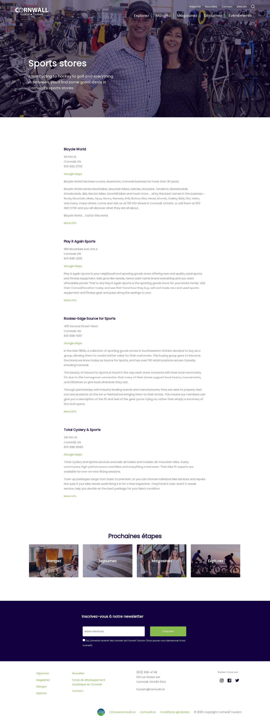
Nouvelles (211, 6)
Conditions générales (175, 712)
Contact (227, 6)
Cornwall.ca (148, 712)
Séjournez (42, 673)
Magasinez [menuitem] (187, 15)
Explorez (41, 693)
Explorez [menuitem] (141, 15)
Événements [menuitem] (240, 15)
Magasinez (43, 680)
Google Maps (73, 174)
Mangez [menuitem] (163, 15)
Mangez (41, 686)
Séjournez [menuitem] (213, 15)
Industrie (195, 6)
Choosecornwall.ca (122, 712)
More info (70, 223)
